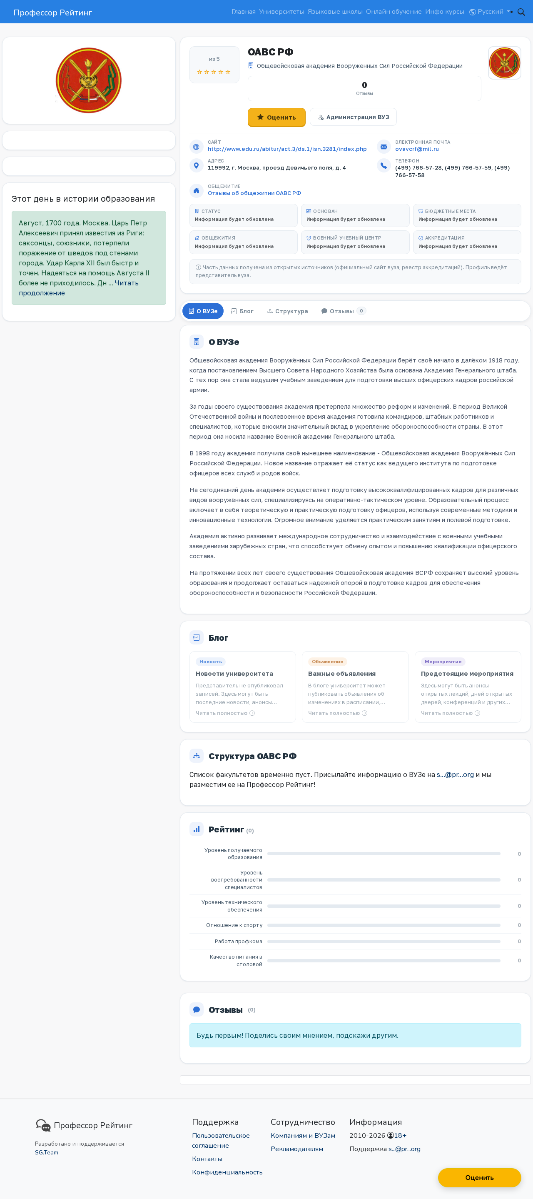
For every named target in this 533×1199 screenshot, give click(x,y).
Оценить (281, 117)
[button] (521, 12)
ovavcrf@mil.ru (417, 148)
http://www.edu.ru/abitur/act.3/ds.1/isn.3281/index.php (287, 148)
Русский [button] (490, 11)
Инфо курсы (444, 11)
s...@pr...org (455, 774)
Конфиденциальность (227, 1172)
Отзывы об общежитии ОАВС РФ (254, 193)
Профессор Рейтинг (52, 12)
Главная (244, 11)
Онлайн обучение (394, 11)
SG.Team (46, 1153)
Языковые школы (335, 11)
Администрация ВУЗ (357, 116)
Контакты (207, 1159)
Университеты (281, 11)
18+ (400, 1135)
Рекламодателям (297, 1149)
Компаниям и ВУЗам (303, 1135)
